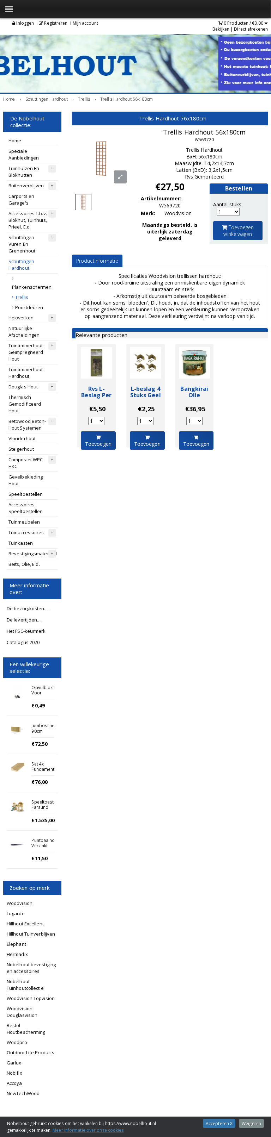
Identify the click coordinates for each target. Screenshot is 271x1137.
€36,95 (195, 409)
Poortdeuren (29, 307)
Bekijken (220, 29)
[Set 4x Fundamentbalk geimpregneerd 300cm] (17, 768)
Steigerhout (21, 449)
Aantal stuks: (227, 204)
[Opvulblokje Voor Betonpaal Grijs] (17, 692)
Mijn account (85, 23)
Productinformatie (97, 260)
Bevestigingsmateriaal (32, 553)
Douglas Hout (23, 386)
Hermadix (17, 954)
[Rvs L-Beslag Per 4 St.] (96, 363)
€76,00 (39, 782)
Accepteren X (219, 1123)
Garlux (14, 1063)
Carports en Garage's (21, 199)
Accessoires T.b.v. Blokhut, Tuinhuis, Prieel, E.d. (27, 220)
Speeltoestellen (25, 494)
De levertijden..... (25, 620)
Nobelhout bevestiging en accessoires (31, 967)
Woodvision (19, 903)
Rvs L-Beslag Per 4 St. (96, 395)
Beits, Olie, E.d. (24, 564)
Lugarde (16, 913)
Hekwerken (21, 317)
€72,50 (39, 744)
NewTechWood (23, 1093)
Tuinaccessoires (26, 532)
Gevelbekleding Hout (25, 480)
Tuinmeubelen (24, 522)
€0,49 (38, 705)
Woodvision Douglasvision (22, 1011)
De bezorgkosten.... (28, 608)
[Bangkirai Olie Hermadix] (194, 363)
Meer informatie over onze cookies (88, 1130)
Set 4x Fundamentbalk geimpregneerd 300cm (47, 772)
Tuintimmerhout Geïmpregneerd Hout (25, 352)
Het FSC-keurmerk (26, 631)
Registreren (55, 23)
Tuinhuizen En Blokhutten (23, 171)
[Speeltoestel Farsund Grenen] (17, 806)
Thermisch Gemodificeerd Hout (24, 404)
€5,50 (97, 409)
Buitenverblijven (26, 185)
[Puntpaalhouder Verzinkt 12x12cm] (17, 845)
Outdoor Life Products (30, 1052)
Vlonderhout (22, 438)
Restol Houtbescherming (26, 1028)
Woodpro (17, 1042)
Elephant (16, 944)
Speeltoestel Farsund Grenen (44, 807)
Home (14, 140)
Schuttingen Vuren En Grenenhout (21, 244)
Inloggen (24, 23)
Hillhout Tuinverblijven (31, 934)
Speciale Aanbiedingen (23, 154)
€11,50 (39, 858)
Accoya (14, 1083)
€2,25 (146, 409)
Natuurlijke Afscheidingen (24, 331)
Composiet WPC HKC (25, 462)
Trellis (21, 297)
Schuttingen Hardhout (21, 264)
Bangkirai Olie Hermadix (194, 395)
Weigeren (251, 1123)
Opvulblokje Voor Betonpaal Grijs (43, 695)
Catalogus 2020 (23, 642)
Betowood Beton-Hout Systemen (27, 424)
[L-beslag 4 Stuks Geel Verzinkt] (145, 363)
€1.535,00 (43, 820)
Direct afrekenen (251, 29)
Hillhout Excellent (25, 923)
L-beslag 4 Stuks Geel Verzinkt (145, 395)
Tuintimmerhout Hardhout (25, 372)
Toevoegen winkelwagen (238, 230)
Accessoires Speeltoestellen (25, 507)
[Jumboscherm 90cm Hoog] (17, 730)
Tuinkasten (20, 543)
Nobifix (14, 1073)
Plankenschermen (32, 287)
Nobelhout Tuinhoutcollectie (25, 984)
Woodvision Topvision (31, 998)
